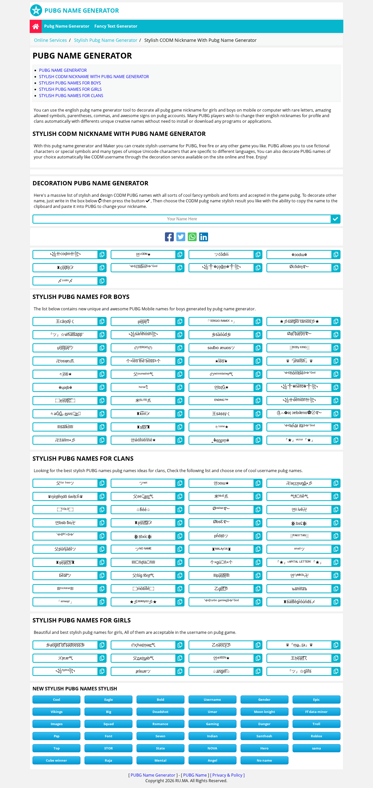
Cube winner (56, 760)
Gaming (212, 724)
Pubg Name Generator (66, 26)
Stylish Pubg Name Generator (105, 40)
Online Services (50, 40)
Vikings (56, 711)
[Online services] (36, 26)
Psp (56, 736)
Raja (108, 760)
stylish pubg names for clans (71, 95)
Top (57, 748)
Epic (316, 699)
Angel (212, 760)
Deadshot (160, 711)
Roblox (316, 736)
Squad (109, 724)
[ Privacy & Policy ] (227, 775)
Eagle (108, 699)
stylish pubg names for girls (70, 89)
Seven (160, 736)
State (160, 748)
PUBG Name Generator (153, 775)
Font (108, 736)
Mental (160, 760)
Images (56, 724)
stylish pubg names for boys (70, 83)
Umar (212, 711)
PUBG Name (195, 775)
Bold (160, 699)
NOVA (212, 748)
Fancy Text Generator (115, 26)
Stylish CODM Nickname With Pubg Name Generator (94, 76)
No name (264, 760)
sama (316, 748)
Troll (316, 724)
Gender (264, 699)
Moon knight (264, 711)
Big (108, 711)
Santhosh (264, 736)
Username (212, 699)
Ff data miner (316, 711)
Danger (264, 724)
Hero (264, 748)
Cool (56, 699)
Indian (212, 736)
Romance (160, 724)
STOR (108, 748)
